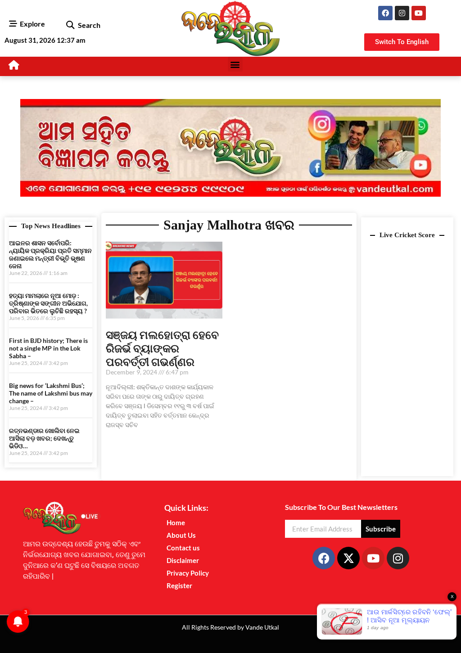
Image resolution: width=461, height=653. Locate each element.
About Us (181, 535)
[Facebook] (385, 13)
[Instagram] (402, 13)
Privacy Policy (188, 573)
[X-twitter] (348, 558)
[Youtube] (418, 13)
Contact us (183, 548)
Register (179, 585)
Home (176, 522)
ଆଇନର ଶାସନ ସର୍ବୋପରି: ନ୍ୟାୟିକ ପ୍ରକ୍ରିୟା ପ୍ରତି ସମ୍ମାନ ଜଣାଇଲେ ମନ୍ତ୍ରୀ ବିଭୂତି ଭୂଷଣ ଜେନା (50, 254)
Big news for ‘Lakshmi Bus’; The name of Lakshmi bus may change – (50, 393)
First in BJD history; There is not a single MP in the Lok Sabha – (48, 348)
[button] (70, 25)
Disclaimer (183, 560)
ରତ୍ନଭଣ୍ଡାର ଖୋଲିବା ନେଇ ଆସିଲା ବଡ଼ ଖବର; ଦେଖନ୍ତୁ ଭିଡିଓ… (44, 438)
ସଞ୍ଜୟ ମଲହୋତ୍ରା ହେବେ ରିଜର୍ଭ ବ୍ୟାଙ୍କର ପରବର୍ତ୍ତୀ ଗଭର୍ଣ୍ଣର (162, 348)
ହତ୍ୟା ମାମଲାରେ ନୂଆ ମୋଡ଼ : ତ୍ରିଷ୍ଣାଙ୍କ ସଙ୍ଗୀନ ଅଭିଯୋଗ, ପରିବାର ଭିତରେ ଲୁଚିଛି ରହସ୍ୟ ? (48, 303)
